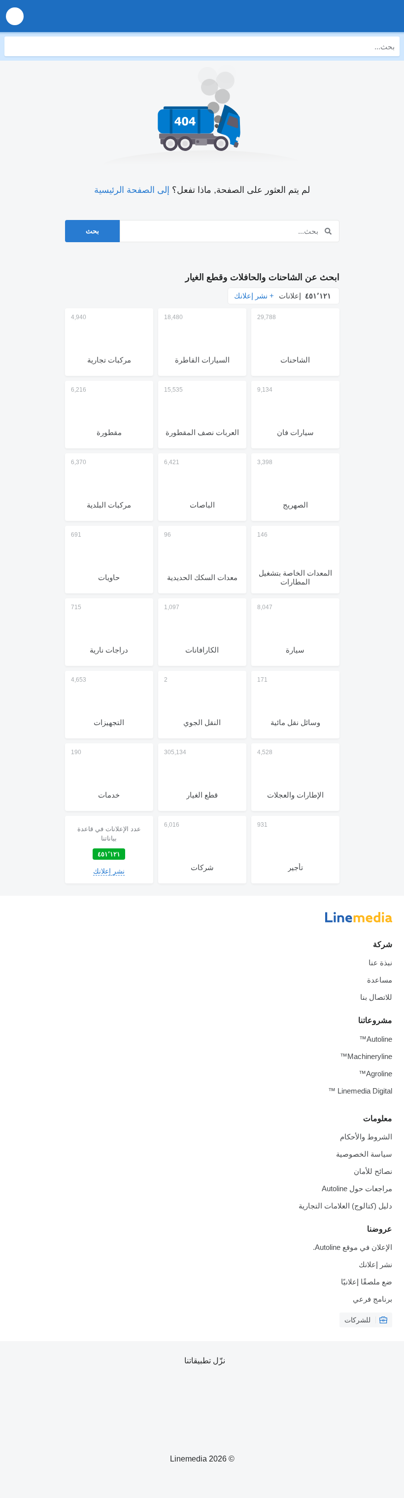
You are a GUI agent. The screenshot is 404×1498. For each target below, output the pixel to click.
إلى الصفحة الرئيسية (131, 190)
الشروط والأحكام (366, 1137)
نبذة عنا (380, 962)
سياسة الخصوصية (364, 1154)
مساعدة (379, 980)
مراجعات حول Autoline (357, 1188)
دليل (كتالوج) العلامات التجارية (345, 1206)
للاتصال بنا (376, 997)
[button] (15, 16)
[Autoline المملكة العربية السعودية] (340, 16)
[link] (109, 849)
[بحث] (14, 46)
